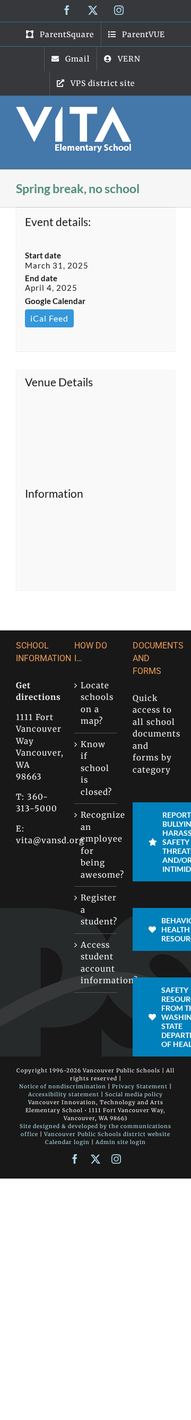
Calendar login (67, 1142)
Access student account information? (96, 963)
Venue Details (59, 382)
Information (54, 493)
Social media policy (134, 1094)
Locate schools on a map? (96, 703)
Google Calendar (55, 301)
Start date (43, 255)
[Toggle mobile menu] (169, 112)
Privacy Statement (140, 1086)
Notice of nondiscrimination (62, 1086)
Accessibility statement (63, 1094)
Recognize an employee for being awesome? (96, 845)
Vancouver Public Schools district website (107, 1134)
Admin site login (121, 1142)
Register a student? (96, 910)
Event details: (58, 221)
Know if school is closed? (96, 768)
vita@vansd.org (50, 840)
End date (41, 278)
